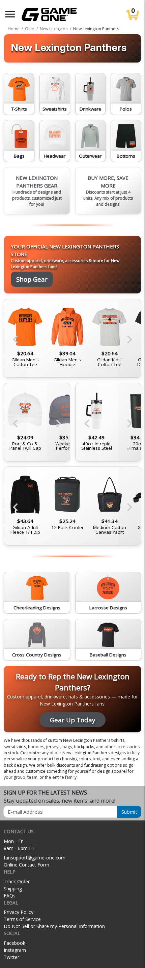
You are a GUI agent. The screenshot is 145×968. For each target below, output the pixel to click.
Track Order (17, 881)
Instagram (15, 950)
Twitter (11, 957)
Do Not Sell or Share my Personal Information (54, 926)
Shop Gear (32, 279)
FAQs (10, 895)
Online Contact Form (26, 864)
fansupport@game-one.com (34, 857)
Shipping (13, 888)
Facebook (14, 943)
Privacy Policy (18, 912)
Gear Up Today (72, 720)
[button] (10, 14)
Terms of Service (22, 919)
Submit (129, 811)
